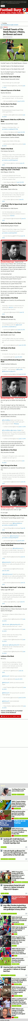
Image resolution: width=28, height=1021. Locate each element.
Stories (3, 13)
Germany (6, 893)
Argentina (14, 945)
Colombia (19, 1005)
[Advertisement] (14, 17)
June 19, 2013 (21, 101)
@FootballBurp (6, 420)
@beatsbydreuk (14, 536)
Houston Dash (12, 975)
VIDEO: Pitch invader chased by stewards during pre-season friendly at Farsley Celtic (19, 831)
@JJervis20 (19, 325)
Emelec (22, 924)
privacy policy (5, 3)
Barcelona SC (17, 924)
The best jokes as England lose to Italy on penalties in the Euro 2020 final (19, 980)
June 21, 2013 (22, 426)
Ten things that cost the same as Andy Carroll (18, 790)
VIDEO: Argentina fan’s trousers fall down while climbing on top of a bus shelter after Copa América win (18, 940)
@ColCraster (6, 624)
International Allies (12, 913)
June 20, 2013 (21, 132)
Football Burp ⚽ (13, 10)
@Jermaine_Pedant (16, 430)
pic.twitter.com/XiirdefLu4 (9, 326)
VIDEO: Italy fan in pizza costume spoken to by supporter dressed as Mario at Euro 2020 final (19, 951)
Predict (13, 13)
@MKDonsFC (6, 676)
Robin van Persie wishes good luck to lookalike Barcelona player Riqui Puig (18, 814)
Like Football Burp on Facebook (6, 823)
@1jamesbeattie (6, 562)
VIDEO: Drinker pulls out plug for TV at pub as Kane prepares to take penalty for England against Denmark (19, 990)
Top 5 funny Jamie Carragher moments (9, 24)
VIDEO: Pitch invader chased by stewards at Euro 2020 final (18, 960)
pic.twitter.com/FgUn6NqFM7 (10, 537)
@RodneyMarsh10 (15, 624)
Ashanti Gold (3, 913)
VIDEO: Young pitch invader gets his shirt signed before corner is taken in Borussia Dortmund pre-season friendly (18, 876)
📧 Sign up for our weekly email (10, 716)
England (16, 984)
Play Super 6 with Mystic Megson (19, 897)
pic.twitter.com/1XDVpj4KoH (10, 160)
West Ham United (20, 794)
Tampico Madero (17, 808)
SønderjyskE (3, 847)
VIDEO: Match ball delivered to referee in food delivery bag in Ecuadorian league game (19, 919)
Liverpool (14, 794)
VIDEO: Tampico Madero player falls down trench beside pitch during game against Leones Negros (19, 804)
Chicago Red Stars (4, 975)
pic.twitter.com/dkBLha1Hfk (9, 525)
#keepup (16, 423)
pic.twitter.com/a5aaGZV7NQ (10, 129)
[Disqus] (14, 765)
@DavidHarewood (18, 548)
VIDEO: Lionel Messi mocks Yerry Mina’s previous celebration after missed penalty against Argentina (19, 1001)
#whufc (12, 215)
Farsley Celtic (17, 835)
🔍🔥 (26, 13)
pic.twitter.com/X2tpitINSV (9, 233)
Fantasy (20, 13)
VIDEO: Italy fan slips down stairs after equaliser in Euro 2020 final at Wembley (19, 929)
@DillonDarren (6, 371)
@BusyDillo (19, 369)
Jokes (8, 13)
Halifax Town (24, 835)
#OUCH (11, 307)
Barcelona (16, 818)
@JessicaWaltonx (17, 523)
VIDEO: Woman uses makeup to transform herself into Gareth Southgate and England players (18, 1012)
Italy (16, 934)
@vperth (12, 371)
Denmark (16, 995)
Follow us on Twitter (19, 822)
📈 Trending (4, 23)
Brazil (2, 893)
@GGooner (6, 645)
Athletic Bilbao (18, 882)
